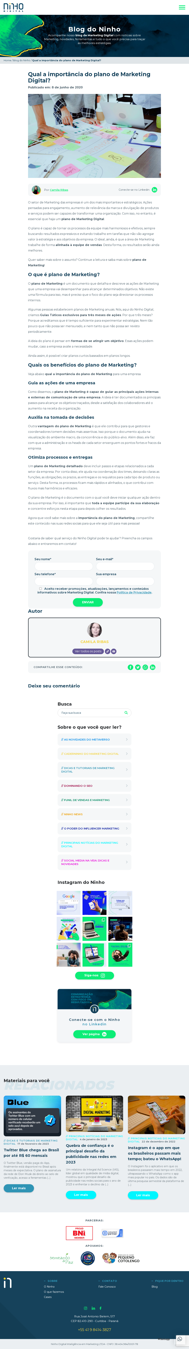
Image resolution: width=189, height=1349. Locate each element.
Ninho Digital (13, 7)
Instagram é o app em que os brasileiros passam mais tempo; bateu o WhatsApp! (154, 1153)
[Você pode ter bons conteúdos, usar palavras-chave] (120, 929)
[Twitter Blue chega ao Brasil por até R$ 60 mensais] (32, 1116)
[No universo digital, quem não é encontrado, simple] (69, 903)
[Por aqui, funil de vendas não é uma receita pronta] (69, 929)
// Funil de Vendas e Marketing (85, 800)
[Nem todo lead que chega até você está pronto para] (69, 955)
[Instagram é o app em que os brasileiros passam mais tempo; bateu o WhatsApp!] (156, 1115)
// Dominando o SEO (76, 786)
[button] (179, 1339)
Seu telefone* (45, 574)
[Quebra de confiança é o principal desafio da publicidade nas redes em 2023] (94, 1114)
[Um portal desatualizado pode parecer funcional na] (94, 929)
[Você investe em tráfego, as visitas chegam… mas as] (120, 903)
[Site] (107, 651)
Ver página (92, 1034)
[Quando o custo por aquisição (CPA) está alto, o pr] (94, 903)
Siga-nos (91, 975)
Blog (155, 1286)
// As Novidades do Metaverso (85, 739)
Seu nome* (43, 559)
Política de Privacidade (134, 592)
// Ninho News (72, 814)
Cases (47, 1297)
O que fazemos (54, 1292)
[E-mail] (113, 651)
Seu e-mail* (104, 559)
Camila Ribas (59, 190)
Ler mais (19, 1188)
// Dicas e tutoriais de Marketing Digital (88, 769)
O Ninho (49, 1286)
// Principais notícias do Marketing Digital (89, 844)
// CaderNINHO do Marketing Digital (90, 754)
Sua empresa (106, 574)
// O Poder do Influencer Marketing (90, 828)
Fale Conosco (107, 1286)
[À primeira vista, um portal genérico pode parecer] (94, 955)
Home (7, 60)
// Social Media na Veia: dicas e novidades (85, 862)
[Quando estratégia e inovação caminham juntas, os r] (120, 955)
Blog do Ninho (21, 60)
